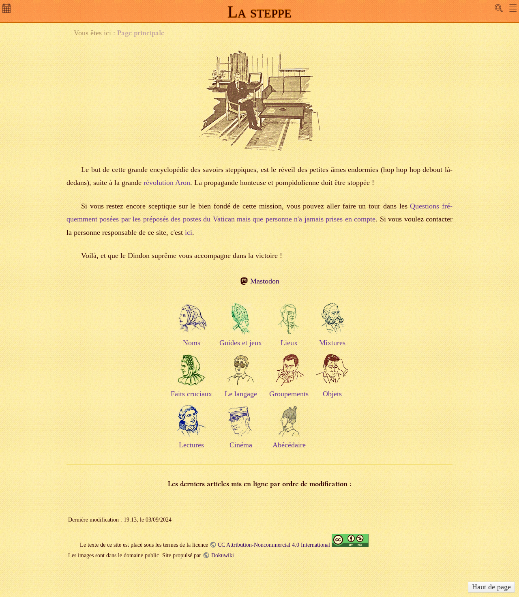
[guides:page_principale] (241, 325)
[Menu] (513, 8)
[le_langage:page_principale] (241, 376)
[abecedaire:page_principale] (289, 427)
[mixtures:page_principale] (332, 325)
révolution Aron (167, 182)
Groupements (289, 394)
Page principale (140, 33)
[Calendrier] (7, 10)
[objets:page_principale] (332, 376)
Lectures (191, 445)
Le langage (241, 394)
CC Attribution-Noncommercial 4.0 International (274, 544)
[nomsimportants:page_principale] (191, 325)
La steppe (259, 11)
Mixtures (332, 343)
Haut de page (491, 587)
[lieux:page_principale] (289, 325)
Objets (332, 394)
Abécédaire (289, 445)
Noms (191, 343)
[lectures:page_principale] (191, 427)
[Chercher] (499, 8)
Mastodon (264, 281)
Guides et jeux (240, 343)
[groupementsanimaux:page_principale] (289, 376)
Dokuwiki (222, 555)
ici (188, 232)
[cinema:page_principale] (241, 427)
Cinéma (240, 445)
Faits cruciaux (191, 394)
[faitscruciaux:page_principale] (191, 376)
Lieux (289, 343)
